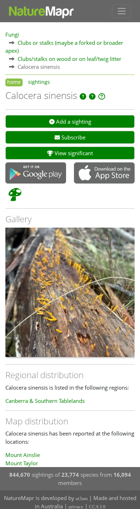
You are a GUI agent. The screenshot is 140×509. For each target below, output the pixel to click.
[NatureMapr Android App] (35, 173)
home (14, 82)
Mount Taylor (21, 463)
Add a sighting (73, 121)
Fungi (12, 34)
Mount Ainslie (22, 454)
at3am (82, 498)
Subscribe (72, 137)
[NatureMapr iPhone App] (104, 173)
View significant (73, 153)
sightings (39, 82)
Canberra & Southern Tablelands (45, 400)
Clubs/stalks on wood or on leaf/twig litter (69, 58)
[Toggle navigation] (121, 11)
